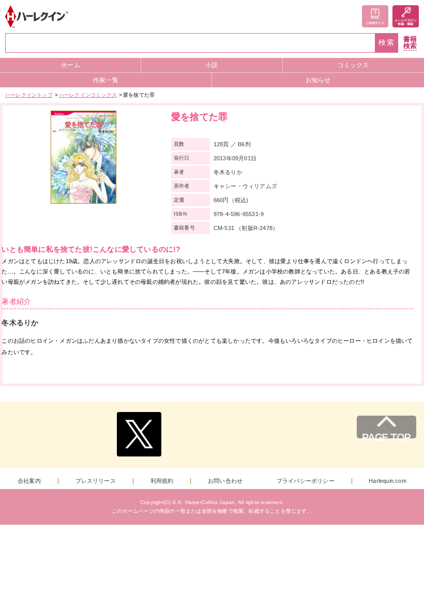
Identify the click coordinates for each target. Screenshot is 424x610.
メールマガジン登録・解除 (405, 16)
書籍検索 (410, 43)
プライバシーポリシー (306, 481)
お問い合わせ (225, 481)
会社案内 (29, 481)
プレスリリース (95, 481)
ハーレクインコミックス (88, 95)
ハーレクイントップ (29, 95)
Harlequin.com (387, 481)
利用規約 (162, 481)
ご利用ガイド (375, 16)
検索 (386, 43)
